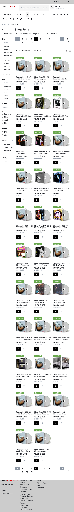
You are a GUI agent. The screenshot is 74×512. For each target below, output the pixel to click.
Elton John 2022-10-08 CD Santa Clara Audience (23, 450)
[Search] (46, 8)
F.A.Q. (39, 485)
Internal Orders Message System (26, 495)
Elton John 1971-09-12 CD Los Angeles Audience (42, 227)
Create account (7, 493)
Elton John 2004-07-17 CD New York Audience (42, 301)
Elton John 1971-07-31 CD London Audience (24, 227)
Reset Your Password (24, 506)
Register (23, 503)
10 (27, 42)
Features (23, 492)
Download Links (26, 489)
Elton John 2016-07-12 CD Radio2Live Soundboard (23, 78)
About (39, 481)
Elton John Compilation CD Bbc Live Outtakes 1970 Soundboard (60, 78)
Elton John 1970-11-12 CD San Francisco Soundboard (42, 189)
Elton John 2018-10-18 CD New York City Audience (61, 152)
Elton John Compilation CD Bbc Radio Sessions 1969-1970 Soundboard (24, 115)
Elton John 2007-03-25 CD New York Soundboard (61, 301)
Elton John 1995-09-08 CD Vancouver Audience (23, 376)
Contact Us (41, 488)
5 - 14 (68, 40)
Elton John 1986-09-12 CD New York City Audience (23, 413)
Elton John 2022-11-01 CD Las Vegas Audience (24, 189)
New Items (7, 14)
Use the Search (26, 509)
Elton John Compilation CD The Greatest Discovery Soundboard (60, 115)
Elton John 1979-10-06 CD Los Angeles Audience (42, 152)
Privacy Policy (42, 483)
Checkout (23, 487)
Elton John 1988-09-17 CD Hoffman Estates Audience (42, 264)
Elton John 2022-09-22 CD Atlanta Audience (42, 450)
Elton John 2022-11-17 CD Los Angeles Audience (61, 413)
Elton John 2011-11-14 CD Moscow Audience (24, 338)
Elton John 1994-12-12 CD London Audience (61, 338)
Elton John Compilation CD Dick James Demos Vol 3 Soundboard (41, 115)
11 (31, 42)
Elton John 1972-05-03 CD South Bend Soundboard (60, 227)
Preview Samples (26, 501)
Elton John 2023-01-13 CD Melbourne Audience (42, 376)
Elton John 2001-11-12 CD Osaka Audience (42, 413)
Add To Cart (24, 485)
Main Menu (24, 498)
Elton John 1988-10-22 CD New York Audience (61, 264)
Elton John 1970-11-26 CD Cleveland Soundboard (61, 189)
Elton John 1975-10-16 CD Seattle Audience (42, 338)
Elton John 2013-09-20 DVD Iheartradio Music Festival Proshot (61, 376)
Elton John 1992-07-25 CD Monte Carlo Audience (23, 301)
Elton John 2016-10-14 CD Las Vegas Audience (42, 78)
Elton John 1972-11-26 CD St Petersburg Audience (24, 264)
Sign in (3, 490)
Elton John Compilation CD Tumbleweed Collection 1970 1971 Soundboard (23, 152)
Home (4, 24)
